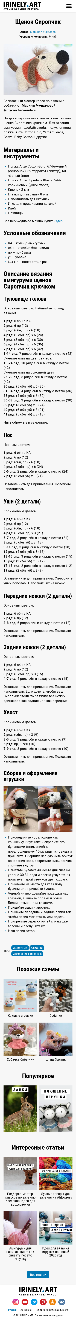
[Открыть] (68, 6)
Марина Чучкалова (43, 32)
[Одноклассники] (52, 1302)
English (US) (25, 1309)
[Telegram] (34, 1302)
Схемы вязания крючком (22, 9)
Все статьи (38, 1275)
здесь (59, 221)
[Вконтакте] (61, 1302)
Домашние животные (27, 953)
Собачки (37, 948)
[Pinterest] (43, 1302)
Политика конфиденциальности (51, 1309)
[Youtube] (25, 1302)
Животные (20, 948)
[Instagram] (15, 1302)
